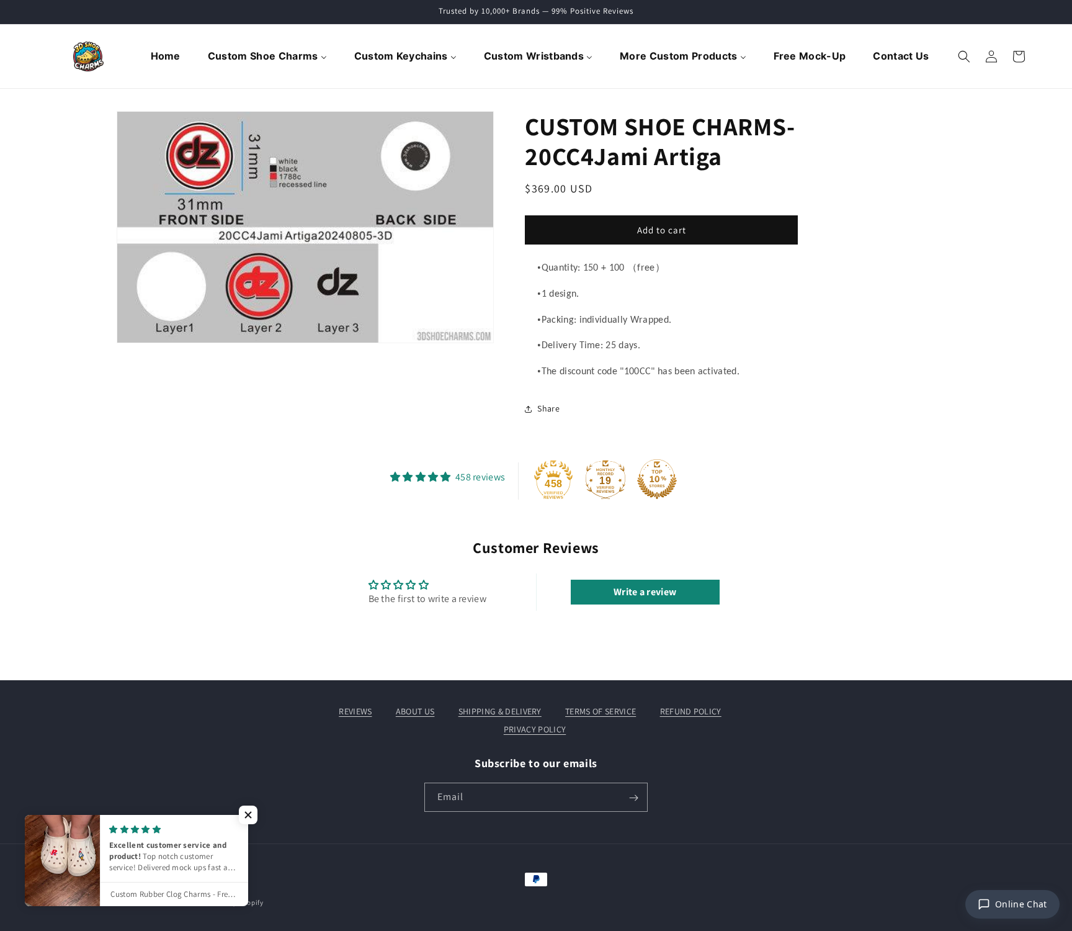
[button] (964, 56)
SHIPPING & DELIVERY (500, 711)
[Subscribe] (633, 797)
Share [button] (548, 408)
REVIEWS (355, 711)
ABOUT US (415, 711)
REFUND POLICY (690, 711)
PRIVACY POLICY (535, 728)
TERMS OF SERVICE (600, 711)
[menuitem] (167, 56)
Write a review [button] (645, 591)
